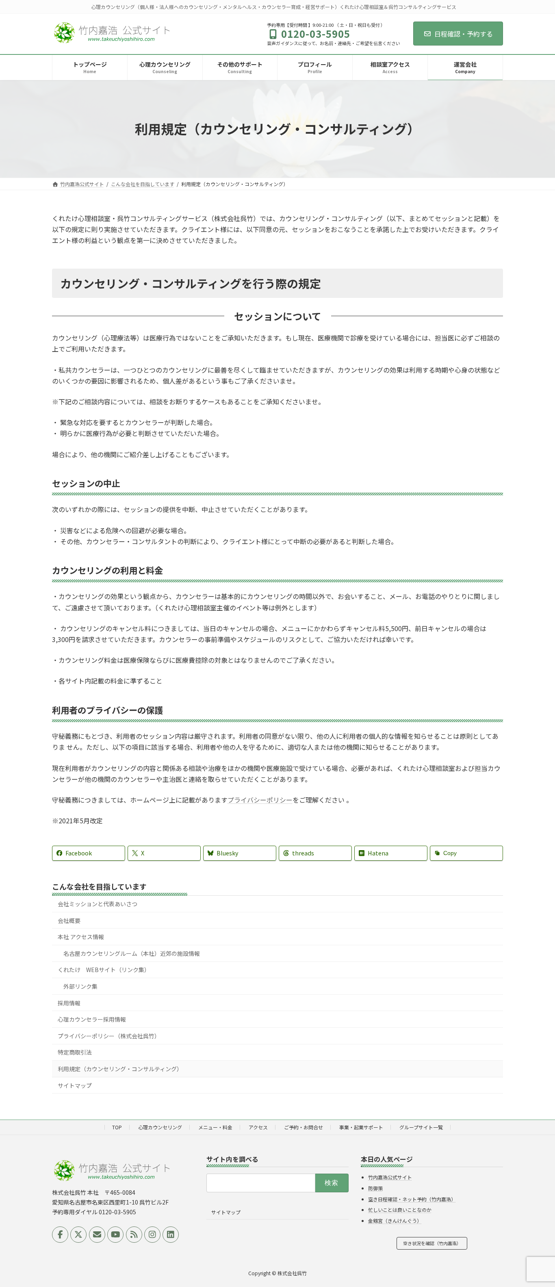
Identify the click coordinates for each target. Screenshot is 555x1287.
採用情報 (69, 1002)
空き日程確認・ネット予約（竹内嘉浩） (412, 1199)
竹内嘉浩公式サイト (390, 1177)
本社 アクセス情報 (81, 937)
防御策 (375, 1188)
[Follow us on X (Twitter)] (78, 1234)
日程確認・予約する (463, 34)
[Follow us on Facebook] (60, 1234)
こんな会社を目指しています (99, 886)
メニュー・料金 (215, 1127)
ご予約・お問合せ (303, 1127)
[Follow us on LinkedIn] (171, 1234)
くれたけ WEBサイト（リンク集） (104, 970)
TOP (117, 1127)
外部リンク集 (80, 986)
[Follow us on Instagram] (152, 1234)
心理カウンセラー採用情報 (92, 1019)
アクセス (258, 1127)
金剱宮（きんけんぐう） (395, 1220)
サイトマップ (75, 1085)
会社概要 (69, 920)
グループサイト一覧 (421, 1127)
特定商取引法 (75, 1052)
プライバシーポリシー (260, 800)
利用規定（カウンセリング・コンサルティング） (120, 1069)
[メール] (97, 1234)
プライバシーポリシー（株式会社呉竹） (109, 1035)
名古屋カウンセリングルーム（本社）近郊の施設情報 (131, 953)
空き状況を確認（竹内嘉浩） (432, 1243)
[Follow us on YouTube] (115, 1234)
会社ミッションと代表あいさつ (97, 904)
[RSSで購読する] (134, 1234)
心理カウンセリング (160, 1127)
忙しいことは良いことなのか (399, 1209)
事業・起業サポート (361, 1127)
